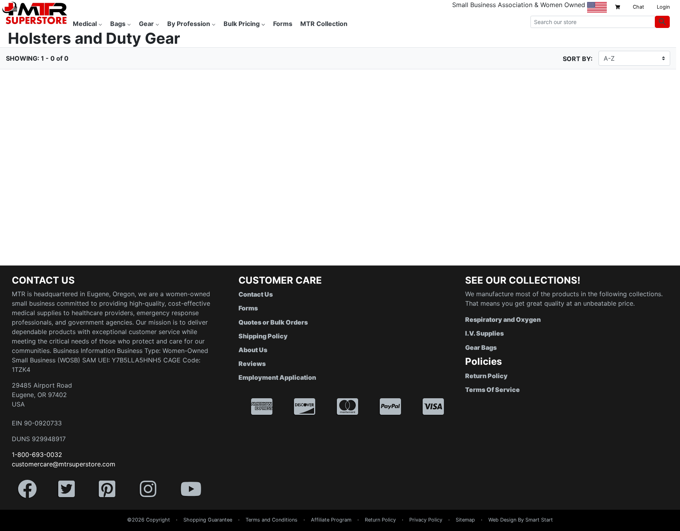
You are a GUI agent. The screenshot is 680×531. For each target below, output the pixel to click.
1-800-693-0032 (37, 455)
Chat (638, 7)
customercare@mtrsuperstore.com (63, 464)
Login (663, 7)
